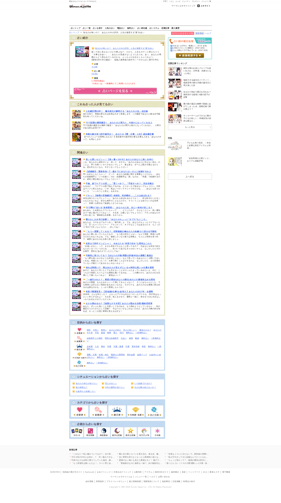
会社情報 (89, 481)
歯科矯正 (175, 472)
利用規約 (100, 481)
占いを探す (98, 28)
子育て (165, 1)
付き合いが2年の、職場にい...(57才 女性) (190, 46)
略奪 (109, 333)
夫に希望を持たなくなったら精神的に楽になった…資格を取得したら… (150, 457)
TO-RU (94, 74)
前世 (144, 346)
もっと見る (190, 127)
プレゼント (196, 1)
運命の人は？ (145, 330)
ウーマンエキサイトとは (121, 477)
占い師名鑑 (142, 28)
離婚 (137, 338)
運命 (103, 346)
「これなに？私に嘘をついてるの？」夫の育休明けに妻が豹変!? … (101, 454)
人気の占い (110, 28)
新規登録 (200, 33)
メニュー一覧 (206, 1)
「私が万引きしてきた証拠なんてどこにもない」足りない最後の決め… (198, 457)
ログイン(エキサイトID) (182, 33)
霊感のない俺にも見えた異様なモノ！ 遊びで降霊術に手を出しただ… (150, 460)
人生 (97, 346)
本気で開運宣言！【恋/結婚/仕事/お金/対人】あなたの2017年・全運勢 (119, 291)
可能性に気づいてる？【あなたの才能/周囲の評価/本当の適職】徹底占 (119, 255)
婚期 (131, 338)
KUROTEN (55, 472)
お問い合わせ (164, 477)
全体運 (90, 346)
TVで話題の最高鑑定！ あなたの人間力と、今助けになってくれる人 (119, 122)
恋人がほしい (111, 383)
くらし (171, 1)
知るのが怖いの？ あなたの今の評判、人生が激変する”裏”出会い (124, 48)
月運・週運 (118, 346)
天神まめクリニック (122, 472)
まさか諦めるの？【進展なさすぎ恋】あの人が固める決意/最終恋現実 (119, 303)
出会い (124, 338)
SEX (122, 333)
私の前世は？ (82, 387)
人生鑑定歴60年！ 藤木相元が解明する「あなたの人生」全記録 (117, 111)
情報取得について (151, 481)
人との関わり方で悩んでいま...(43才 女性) (190, 50)
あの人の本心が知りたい (87, 383)
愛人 (115, 333)
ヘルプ (208, 33)
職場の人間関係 (118, 355)
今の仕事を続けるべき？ (145, 387)
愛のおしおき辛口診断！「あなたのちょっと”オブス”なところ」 (117, 219)
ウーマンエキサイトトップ (183, 6)
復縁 (103, 333)
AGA (205, 472)
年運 (109, 346)
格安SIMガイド (161, 472)
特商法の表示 (189, 481)
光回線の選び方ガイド (72, 472)
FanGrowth (89, 472)
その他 (94, 67)
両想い (104, 330)
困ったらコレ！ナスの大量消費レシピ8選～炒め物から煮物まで (195, 463)
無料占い (131, 28)
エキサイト (206, 6)
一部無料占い (141, 333)
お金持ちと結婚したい (86, 391)
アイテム (148, 472)
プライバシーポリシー (116, 481)
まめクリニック (104, 472)
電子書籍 (226, 472)
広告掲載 (176, 481)
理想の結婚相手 (112, 338)
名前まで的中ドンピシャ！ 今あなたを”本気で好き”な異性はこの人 (119, 243)
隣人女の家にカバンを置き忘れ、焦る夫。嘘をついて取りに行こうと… (150, 454)
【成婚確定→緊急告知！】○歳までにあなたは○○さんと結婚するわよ (118, 171)
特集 (170, 138)
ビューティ (186, 1)
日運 (127, 346)
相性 (89, 330)
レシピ (178, 1)
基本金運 (131, 355)
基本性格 (136, 346)
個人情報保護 (135, 481)
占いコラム (154, 28)
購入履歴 (175, 28)
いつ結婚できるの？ (143, 383)
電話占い (121, 28)
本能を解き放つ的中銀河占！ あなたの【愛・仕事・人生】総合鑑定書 (120, 134)
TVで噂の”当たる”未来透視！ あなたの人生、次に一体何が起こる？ (119, 207)
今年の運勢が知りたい (115, 387)
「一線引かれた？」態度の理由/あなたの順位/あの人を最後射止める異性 (120, 279)
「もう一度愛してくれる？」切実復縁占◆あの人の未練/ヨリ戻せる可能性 (121, 231)
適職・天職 (92, 355)
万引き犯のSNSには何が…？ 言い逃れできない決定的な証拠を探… (101, 457)
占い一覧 (87, 28)
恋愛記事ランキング (177, 63)
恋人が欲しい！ (130, 330)
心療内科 (138, 472)
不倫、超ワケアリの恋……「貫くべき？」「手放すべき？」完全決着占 (120, 183)
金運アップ (142, 355)
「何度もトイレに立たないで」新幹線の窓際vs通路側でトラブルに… (197, 454)
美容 (184, 472)
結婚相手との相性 (95, 338)
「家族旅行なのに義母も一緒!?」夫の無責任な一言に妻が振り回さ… (149, 463)
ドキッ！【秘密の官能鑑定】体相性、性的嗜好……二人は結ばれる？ (119, 195)
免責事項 (166, 481)
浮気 (97, 333)
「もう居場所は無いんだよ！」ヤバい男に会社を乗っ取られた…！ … (102, 463)
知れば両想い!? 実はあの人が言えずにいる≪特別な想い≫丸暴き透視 (120, 267)
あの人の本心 (115, 330)
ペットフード (194, 472)
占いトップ (76, 28)
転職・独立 (104, 355)
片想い (96, 330)
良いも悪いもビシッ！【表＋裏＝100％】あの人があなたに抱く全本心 (119, 159)
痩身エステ (215, 472)
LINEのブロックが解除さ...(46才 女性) (189, 48)
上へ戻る (190, 176)
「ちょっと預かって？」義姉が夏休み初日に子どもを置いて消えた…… (198, 460)
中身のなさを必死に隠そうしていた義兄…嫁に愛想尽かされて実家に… (103, 460)
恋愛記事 (165, 28)
